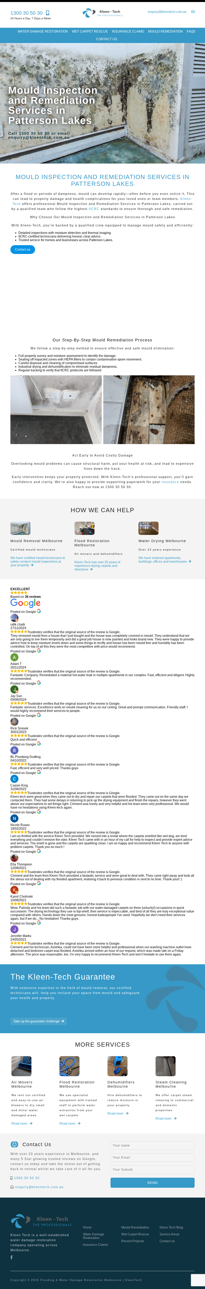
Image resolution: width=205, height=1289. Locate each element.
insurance (170, 482)
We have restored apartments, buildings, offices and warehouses (163, 559)
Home (87, 1227)
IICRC (94, 209)
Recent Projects (132, 1241)
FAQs (191, 31)
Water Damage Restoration (43, 31)
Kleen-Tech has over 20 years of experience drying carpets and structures (97, 565)
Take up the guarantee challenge (36, 1021)
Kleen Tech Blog (171, 1227)
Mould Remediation (165, 31)
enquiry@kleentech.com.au (39, 1187)
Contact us (106, 39)
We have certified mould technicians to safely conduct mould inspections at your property (37, 561)
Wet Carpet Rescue (90, 31)
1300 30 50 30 (27, 1178)
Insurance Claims (128, 31)
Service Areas (169, 1234)
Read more (19, 1123)
